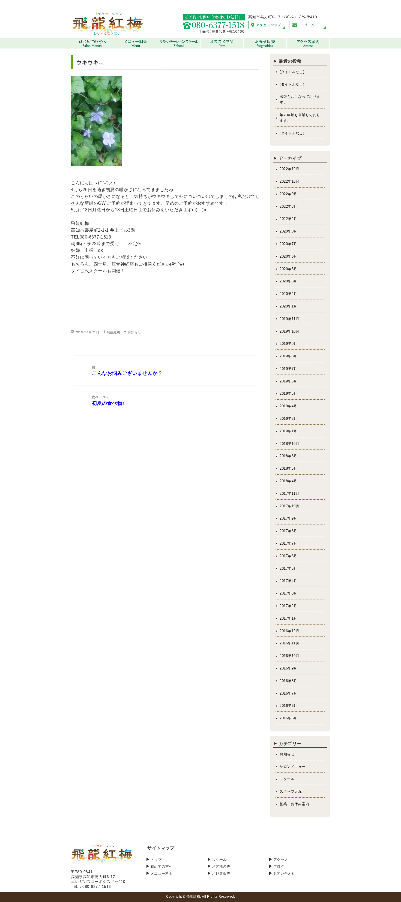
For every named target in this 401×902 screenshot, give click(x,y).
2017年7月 (288, 543)
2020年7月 (288, 244)
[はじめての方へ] (92, 47)
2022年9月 (288, 194)
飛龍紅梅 (113, 332)
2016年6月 (288, 706)
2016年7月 (288, 693)
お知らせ (134, 332)
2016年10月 (289, 656)
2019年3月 (288, 419)
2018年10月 (289, 444)
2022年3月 (288, 206)
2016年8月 (288, 681)
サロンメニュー (293, 767)
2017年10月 (289, 506)
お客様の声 (221, 866)
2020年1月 (288, 306)
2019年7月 (288, 369)
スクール (287, 779)
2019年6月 (288, 381)
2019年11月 (289, 319)
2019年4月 (288, 406)
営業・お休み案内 (294, 804)
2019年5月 (288, 393)
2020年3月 (288, 281)
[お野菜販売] (265, 47)
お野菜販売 (221, 873)
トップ (156, 860)
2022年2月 (288, 219)
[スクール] (178, 47)
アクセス (280, 860)
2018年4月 (288, 481)
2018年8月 (288, 456)
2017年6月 (288, 556)
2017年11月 (289, 493)
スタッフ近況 (291, 791)
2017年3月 (288, 593)
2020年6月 (288, 256)
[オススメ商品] (221, 47)
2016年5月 (288, 718)
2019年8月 (288, 356)
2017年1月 (288, 618)
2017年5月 (288, 568)
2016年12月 (289, 631)
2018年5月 (288, 468)
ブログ (279, 866)
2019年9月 (288, 344)
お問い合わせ (284, 873)
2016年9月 (288, 668)
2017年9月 (288, 518)
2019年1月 (288, 431)
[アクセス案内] (308, 47)
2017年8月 (288, 531)
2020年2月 (288, 294)
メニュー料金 (162, 873)
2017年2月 (288, 606)
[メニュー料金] (135, 47)
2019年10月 (289, 331)
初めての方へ (162, 866)
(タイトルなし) (292, 72)
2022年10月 (289, 181)
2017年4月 (288, 581)
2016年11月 (289, 643)
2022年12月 (289, 169)
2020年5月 (288, 269)
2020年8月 (288, 231)
